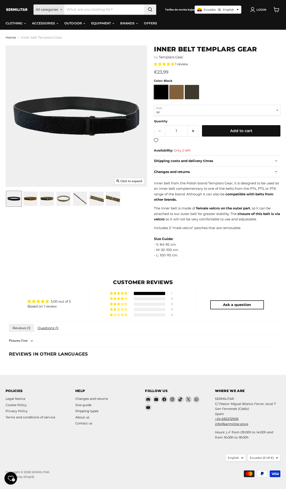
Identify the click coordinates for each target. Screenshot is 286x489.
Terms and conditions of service (30, 417)
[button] (259, 9)
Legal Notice (15, 399)
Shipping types (87, 411)
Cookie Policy (16, 405)
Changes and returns (91, 399)
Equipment (101, 23)
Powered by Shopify (20, 476)
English (233, 457)
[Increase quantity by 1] (193, 131)
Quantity (161, 121)
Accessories (44, 23)
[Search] (150, 9)
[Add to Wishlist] (217, 140)
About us (82, 417)
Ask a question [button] (237, 305)
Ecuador (262, 457)
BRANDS (127, 23)
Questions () (48, 328)
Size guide (83, 405)
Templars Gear (171, 57)
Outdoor (73, 23)
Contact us (83, 423)
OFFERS (150, 23)
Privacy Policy (17, 411)
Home (11, 37)
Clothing (14, 23)
